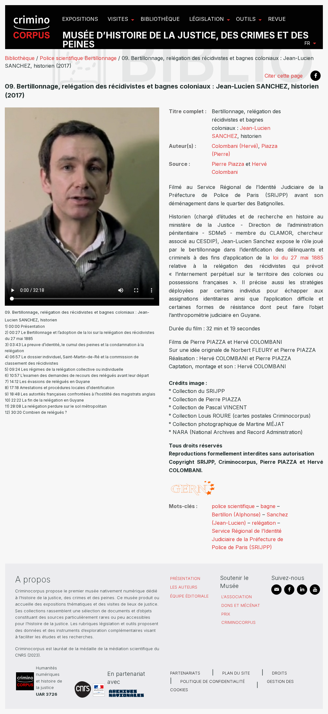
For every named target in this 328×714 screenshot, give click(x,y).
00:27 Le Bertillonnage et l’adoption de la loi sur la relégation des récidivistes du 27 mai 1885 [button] (79, 335)
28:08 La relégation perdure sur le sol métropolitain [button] (58, 406)
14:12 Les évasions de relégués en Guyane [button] (50, 381)
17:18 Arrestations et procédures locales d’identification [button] (62, 387)
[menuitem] (32, 27)
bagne (267, 506)
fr (307, 43)
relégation (264, 523)
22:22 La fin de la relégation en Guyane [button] (47, 400)
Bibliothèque (20, 58)
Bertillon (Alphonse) (236, 514)
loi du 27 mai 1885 (298, 257)
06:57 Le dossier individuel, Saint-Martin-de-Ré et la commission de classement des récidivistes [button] (72, 359)
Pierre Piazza (228, 164)
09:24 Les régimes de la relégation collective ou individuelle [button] (66, 369)
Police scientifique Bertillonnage (78, 58)
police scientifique (233, 506)
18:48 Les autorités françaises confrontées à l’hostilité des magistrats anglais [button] (82, 394)
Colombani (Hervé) (235, 146)
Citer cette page (284, 75)
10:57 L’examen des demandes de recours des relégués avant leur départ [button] (79, 375)
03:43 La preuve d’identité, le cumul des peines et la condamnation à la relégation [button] (74, 347)
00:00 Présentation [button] (27, 326)
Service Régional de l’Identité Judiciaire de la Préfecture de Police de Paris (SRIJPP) (247, 539)
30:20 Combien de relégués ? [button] (39, 412)
